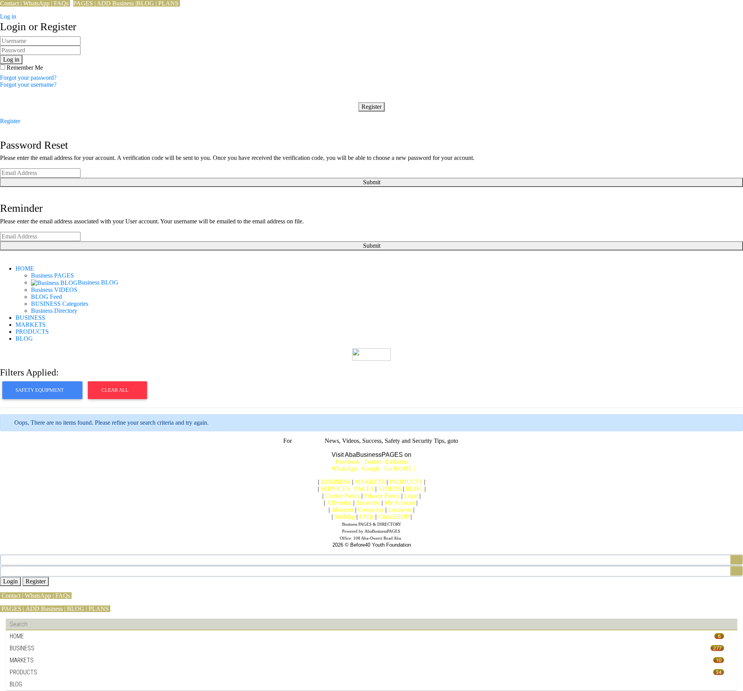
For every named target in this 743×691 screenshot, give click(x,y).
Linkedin (396, 461)
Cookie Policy (342, 495)
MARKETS (30, 324)
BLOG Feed (46, 296)
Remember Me (24, 67)
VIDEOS (389, 488)
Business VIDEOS (54, 289)
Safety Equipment (40, 390)
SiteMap (344, 516)
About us (342, 509)
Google (372, 468)
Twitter (372, 461)
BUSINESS (30, 317)
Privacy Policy (382, 495)
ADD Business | (45, 608)
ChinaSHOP (393, 516)
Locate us (400, 509)
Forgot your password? (28, 77)
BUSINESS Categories (59, 303)
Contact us (371, 509)
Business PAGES (52, 275)
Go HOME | (399, 468)
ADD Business (115, 3)
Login (10, 581)
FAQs (61, 3)
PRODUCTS (32, 331)
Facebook (348, 461)
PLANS (168, 3)
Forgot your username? (28, 84)
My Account (399, 502)
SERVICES (335, 488)
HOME (24, 268)
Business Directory (54, 310)
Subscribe (368, 502)
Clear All (115, 390)
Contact (9, 3)
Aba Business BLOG (371, 447)
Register (371, 106)
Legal (411, 495)
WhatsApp (36, 3)
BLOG (145, 3)
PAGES (83, 3)
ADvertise (339, 502)
